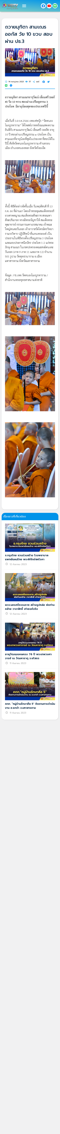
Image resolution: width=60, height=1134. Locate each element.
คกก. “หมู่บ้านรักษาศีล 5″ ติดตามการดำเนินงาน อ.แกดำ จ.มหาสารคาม (30, 706)
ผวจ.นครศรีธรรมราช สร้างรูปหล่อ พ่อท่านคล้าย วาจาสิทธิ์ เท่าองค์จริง (29, 607)
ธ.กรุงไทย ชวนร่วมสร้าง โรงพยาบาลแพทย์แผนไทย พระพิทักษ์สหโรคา (26, 557)
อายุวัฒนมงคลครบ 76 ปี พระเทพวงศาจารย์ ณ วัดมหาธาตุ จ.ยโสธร (28, 656)
